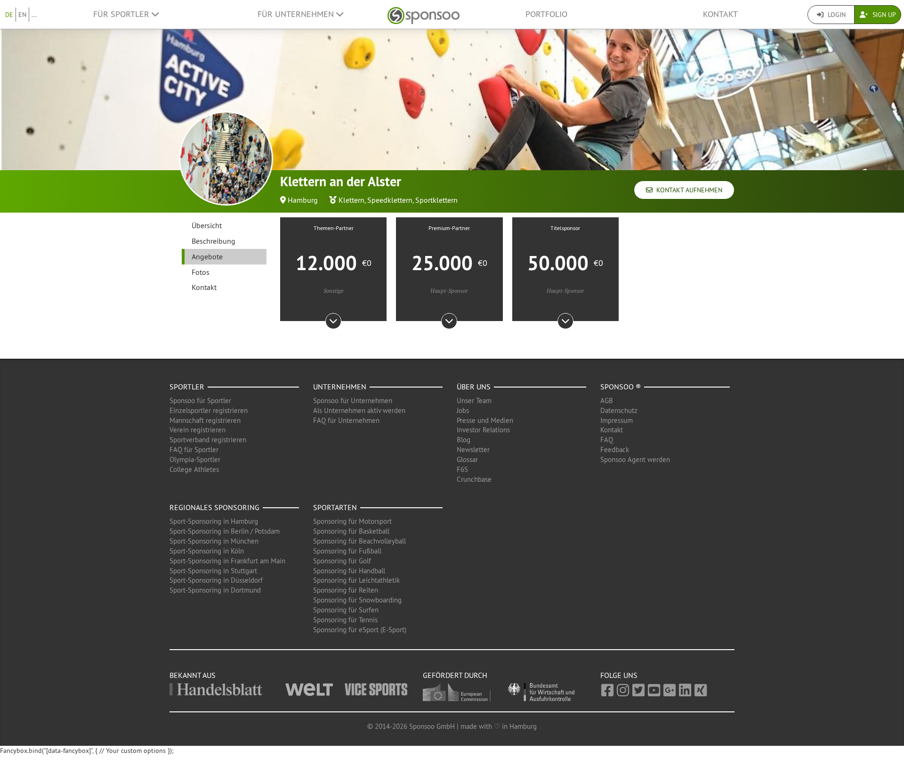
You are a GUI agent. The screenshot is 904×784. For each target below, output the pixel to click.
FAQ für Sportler (194, 449)
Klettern (351, 200)
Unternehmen (339, 386)
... (34, 14)
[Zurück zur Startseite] (423, 14)
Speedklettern (389, 200)
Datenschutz (619, 410)
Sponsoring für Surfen (346, 609)
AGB (606, 400)
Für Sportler (122, 14)
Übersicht (207, 225)
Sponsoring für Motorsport (352, 521)
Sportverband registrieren (208, 439)
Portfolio (546, 14)
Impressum (616, 420)
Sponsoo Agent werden (635, 459)
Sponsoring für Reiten (345, 590)
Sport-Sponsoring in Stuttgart (213, 570)
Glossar (467, 459)
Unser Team (474, 400)
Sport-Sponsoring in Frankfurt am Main (227, 560)
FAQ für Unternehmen (346, 420)
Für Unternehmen (297, 14)
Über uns (474, 386)
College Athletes (194, 469)
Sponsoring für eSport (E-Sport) (359, 629)
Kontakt (720, 14)
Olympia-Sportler (195, 459)
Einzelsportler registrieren (209, 410)
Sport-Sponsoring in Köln (207, 550)
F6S (462, 469)
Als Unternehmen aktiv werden (359, 410)
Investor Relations (483, 429)
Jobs (463, 410)
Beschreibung (213, 241)
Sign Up (883, 14)
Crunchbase (474, 479)
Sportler (187, 386)
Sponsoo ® (620, 386)
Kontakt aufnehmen (687, 190)
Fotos (201, 272)
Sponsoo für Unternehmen (352, 400)
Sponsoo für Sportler (200, 400)
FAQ (606, 439)
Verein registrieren (198, 429)
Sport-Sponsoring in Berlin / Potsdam (225, 531)
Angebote (207, 256)
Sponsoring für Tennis (345, 619)
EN (22, 14)
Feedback (614, 449)
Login (836, 14)
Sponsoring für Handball (349, 570)
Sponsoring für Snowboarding (357, 599)
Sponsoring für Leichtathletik (356, 580)
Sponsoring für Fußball (347, 550)
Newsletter (473, 449)
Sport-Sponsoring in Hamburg (214, 521)
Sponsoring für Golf (342, 560)
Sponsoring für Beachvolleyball (359, 540)
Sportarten (335, 507)
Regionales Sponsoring (214, 507)
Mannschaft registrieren (205, 420)
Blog (463, 439)
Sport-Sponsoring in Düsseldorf (216, 580)
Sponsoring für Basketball (351, 531)
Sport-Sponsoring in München (214, 540)
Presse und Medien (485, 420)
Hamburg (303, 200)
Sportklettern (436, 200)
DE (9, 14)
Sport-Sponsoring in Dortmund (215, 590)
